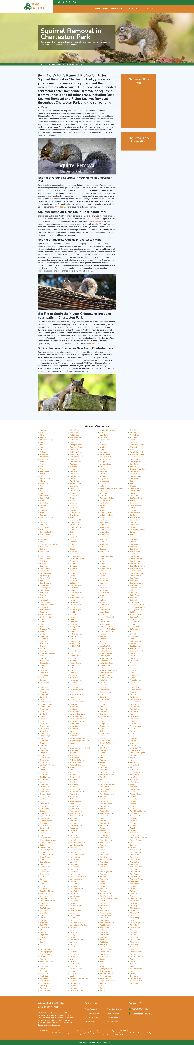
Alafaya (42, 432)
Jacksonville (74, 758)
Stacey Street (134, 442)
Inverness (73, 736)
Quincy (102, 959)
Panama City (104, 811)
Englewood (44, 935)
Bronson (43, 631)
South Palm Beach (136, 568)
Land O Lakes (75, 915)
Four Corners (74, 464)
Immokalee (74, 707)
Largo (72, 920)
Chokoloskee (74, 496)
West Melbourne (135, 862)
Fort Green (43, 918)
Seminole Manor (136, 513)
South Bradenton (136, 551)
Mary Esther (104, 479)
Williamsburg (134, 918)
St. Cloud (133, 612)
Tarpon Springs (135, 680)
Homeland (73, 675)
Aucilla (42, 486)
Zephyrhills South (136, 471)
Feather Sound (45, 954)
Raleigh (102, 964)
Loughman (73, 988)
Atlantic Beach (45, 479)
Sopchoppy (134, 539)
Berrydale (43, 566)
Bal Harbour (44, 503)
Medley (102, 505)
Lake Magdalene (76, 879)
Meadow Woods (105, 503)
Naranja (102, 614)
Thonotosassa (135, 707)
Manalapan (104, 452)
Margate (103, 474)
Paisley (102, 762)
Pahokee (103, 760)
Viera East (133, 777)
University (133, 745)
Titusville (133, 724)
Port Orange (104, 930)
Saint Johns (134, 464)
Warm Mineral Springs (138, 811)
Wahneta (133, 804)
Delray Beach (45, 857)
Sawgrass (133, 493)
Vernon (132, 767)
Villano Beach (135, 782)
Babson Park (44, 498)
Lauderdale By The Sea (78, 925)
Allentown (43, 437)
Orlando (102, 736)
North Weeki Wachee (107, 677)
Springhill (133, 600)
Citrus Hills (44, 731)
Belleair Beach (45, 551)
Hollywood (73, 673)
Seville (132, 515)
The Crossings (135, 697)
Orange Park (104, 726)
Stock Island (134, 636)
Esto (41, 942)
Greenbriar (73, 563)
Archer (42, 466)
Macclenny (104, 437)
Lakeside (73, 908)
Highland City (75, 644)
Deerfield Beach (45, 847)
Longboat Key (75, 983)
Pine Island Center (106, 859)
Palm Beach (104, 770)
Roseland (133, 447)
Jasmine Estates (76, 765)
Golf (71, 532)
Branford (133, 966)
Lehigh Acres (74, 954)
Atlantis (42, 481)
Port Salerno (104, 935)
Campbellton (74, 537)
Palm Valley (104, 796)
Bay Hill (42, 520)
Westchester (134, 884)
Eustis (42, 944)
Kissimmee (74, 828)
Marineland (74, 872)
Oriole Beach (104, 733)
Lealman (73, 944)
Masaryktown (104, 481)
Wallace (132, 808)
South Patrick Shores (137, 573)
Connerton (43, 767)
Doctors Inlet (44, 874)
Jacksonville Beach (77, 760)
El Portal (103, 901)
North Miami (104, 660)
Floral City (43, 986)
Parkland (103, 821)
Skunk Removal (113, 1013)
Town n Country (135, 726)
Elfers (42, 930)
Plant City (103, 889)
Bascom (43, 515)
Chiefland (43, 714)
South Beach (134, 549)
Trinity (132, 736)
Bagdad (42, 500)
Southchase (134, 580)
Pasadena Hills (105, 823)
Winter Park (134, 944)
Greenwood (74, 571)
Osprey (102, 745)
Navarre (102, 619)
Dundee (43, 884)
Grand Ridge (74, 554)
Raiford (102, 961)
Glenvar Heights (75, 520)
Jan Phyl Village (76, 762)
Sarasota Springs (136, 488)
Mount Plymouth (105, 593)
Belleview (43, 561)
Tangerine (133, 677)
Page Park (103, 758)
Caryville (43, 685)
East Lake (43, 898)
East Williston (45, 908)
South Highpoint (135, 561)
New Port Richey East (107, 629)
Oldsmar (103, 714)
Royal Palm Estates (137, 454)
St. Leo (132, 619)
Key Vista (73, 821)
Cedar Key (43, 692)
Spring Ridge (134, 595)
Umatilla (133, 741)
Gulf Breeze (74, 583)
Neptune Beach (105, 624)
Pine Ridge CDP (106, 872)
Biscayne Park (45, 578)
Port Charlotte (105, 925)
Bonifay (42, 597)
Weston (132, 891)
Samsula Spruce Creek (138, 469)
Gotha (72, 544)
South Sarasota (135, 576)
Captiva (42, 677)
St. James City (135, 617)
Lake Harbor (74, 859)
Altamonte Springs (46, 440)
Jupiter (72, 787)
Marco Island (104, 471)
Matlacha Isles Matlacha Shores (111, 488)
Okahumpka (104, 709)
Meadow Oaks (105, 500)
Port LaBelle (104, 927)
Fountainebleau (75, 462)
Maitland (103, 445)
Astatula (43, 474)
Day (41, 835)
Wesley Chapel (135, 850)
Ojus (101, 707)
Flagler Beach (45, 978)
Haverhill (73, 619)
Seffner (132, 508)
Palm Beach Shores (107, 775)
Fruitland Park (75, 476)
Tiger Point (134, 719)
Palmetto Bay (104, 801)
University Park (135, 750)
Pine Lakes (104, 862)
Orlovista (103, 738)
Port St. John (104, 939)
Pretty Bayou (104, 944)
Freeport (73, 469)
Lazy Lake (73, 942)
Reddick (103, 966)
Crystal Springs (45, 808)
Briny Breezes (45, 624)
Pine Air (102, 852)
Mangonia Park (105, 464)
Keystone (73, 823)
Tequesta (133, 692)
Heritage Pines (75, 627)
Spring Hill (133, 590)
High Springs (74, 639)
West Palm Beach (136, 867)
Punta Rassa (104, 954)
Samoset (133, 466)
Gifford (72, 505)
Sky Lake (133, 532)
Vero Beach (134, 770)
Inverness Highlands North (79, 738)
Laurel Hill (73, 932)
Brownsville (44, 644)
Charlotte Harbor (46, 704)
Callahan (43, 665)
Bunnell (42, 656)
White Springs (135, 908)
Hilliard (72, 653)
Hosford (72, 692)
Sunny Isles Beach (136, 651)
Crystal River (44, 806)
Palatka (102, 765)
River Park (103, 990)
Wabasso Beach (135, 794)
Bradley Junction (46, 617)
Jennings (73, 775)
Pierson (102, 850)
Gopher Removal (91, 1017)
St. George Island (136, 614)
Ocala (102, 694)
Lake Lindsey (74, 869)
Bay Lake (43, 522)
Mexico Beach (105, 522)
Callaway (43, 668)
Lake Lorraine (75, 874)
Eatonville (43, 913)
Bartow (42, 513)
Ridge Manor (104, 978)
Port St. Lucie (104, 942)
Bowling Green (45, 607)
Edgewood (44, 922)
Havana (72, 617)
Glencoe (73, 517)
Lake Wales (74, 898)
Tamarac (133, 668)
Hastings (73, 614)
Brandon (43, 619)
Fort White (73, 459)
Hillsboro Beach (75, 656)
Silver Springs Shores (137, 529)
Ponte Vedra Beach (107, 922)
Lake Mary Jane (75, 884)
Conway (43, 770)
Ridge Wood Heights (107, 981)
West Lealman (135, 857)
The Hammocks (135, 699)
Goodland (73, 542)
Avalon (42, 488)
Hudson (72, 697)
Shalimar (133, 522)
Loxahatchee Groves (107, 430)
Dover (42, 879)
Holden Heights (75, 663)
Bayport (42, 529)
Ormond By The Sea (107, 743)
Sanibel (132, 483)
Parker (102, 818)
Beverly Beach (45, 568)
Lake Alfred (74, 840)
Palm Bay (103, 767)
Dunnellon (43, 889)
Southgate (133, 585)
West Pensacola (135, 872)
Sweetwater (134, 660)
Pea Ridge (103, 830)
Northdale (103, 680)
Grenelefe (73, 573)
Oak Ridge (103, 685)
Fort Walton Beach (76, 457)
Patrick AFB (104, 825)
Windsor (133, 935)
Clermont (43, 743)
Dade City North (45, 825)
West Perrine (134, 874)
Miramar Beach (105, 568)
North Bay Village (106, 646)
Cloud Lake (44, 750)
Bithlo (42, 580)
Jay (71, 772)
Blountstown (44, 590)
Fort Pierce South (76, 454)
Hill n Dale (73, 648)
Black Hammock (46, 585)
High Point (73, 636)
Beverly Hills (44, 571)
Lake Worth (74, 901)
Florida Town (74, 430)
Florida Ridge (45, 990)
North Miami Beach (106, 663)
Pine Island (104, 750)
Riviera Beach (135, 435)
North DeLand (105, 651)
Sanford (132, 481)
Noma (72, 534)
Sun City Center (135, 646)
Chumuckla (44, 724)
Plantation (103, 891)
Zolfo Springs (134, 983)
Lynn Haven (104, 435)
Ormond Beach (105, 741)
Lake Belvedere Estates (78, 842)
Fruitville (73, 479)
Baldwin (43, 505)
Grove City (73, 578)
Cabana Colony (45, 663)
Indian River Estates (77, 716)
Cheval (42, 711)
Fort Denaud (74, 435)
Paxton (102, 828)
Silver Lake (134, 527)
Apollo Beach (45, 459)
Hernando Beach (46, 600)
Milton (102, 559)
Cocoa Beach (45, 758)
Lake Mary (73, 881)
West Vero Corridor (136, 879)
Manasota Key (105, 454)
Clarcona (43, 738)
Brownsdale (44, 641)
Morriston (103, 585)
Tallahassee (134, 665)
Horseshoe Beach (76, 690)
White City (133, 906)
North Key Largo (105, 656)
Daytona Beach (45, 838)
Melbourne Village (106, 515)
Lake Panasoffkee (76, 889)
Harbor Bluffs (74, 602)
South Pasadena (136, 571)
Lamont (72, 913)
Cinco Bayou (44, 726)
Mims (102, 561)
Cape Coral (44, 675)
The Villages (134, 704)
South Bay (133, 546)
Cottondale (44, 784)
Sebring (132, 503)
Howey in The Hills (76, 694)
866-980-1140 (69, 2)
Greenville (73, 568)
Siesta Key (134, 525)
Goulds (72, 549)
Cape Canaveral (136, 505)
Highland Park (75, 646)
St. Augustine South (137, 610)
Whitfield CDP (135, 913)
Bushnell (43, 658)
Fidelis (42, 969)
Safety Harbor (135, 459)
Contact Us (148, 8)
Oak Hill (102, 682)
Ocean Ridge (104, 699)
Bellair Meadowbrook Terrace (50, 544)
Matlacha (103, 486)
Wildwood (133, 915)
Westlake (133, 889)
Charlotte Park (45, 707)
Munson (102, 602)
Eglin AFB (43, 925)
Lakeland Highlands (77, 906)
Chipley (42, 716)
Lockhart (73, 981)
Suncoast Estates (136, 648)
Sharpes (103, 549)
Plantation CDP (105, 893)
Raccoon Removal (92, 1013)
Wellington (133, 847)
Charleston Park (50, 64)
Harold (72, 612)
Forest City (74, 432)
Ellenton (43, 932)
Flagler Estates (45, 981)
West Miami (134, 864)
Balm (42, 508)
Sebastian (133, 500)
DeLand (43, 852)
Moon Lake (104, 580)
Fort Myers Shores (76, 447)
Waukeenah (134, 825)
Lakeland (73, 903)
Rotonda (133, 449)
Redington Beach (106, 969)
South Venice (134, 578)
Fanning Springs (46, 952)
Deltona (42, 859)
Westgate (133, 886)
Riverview (133, 432)
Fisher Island (44, 973)
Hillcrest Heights (76, 651)
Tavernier (133, 685)
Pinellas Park (104, 879)
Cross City (43, 801)
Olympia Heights (106, 716)
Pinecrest (103, 874)
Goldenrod (73, 529)
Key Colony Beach (76, 816)
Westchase (134, 881)
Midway (102, 546)
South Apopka (135, 544)
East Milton (44, 903)
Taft (131, 663)
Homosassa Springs (77, 685)
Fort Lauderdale (75, 437)
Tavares (132, 682)
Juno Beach (74, 782)
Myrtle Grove (104, 605)
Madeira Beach (105, 440)
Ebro (41, 915)
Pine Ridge (104, 869)
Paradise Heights (106, 816)
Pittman (102, 886)
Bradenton (43, 612)
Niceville (103, 636)
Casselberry (44, 687)
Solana (132, 537)
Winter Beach (134, 937)
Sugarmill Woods (136, 641)
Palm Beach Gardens (107, 772)
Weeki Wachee (135, 835)
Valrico (132, 758)
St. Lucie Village (135, 622)
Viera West (134, 779)
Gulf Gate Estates (76, 585)
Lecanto (73, 947)
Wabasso (133, 791)
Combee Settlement (47, 765)
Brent (42, 622)
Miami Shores (105, 534)
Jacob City (103, 597)
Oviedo (102, 753)
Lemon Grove (45, 728)
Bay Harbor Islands (47, 517)
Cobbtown (43, 753)
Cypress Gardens (46, 816)
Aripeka (42, 469)
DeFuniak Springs (46, 850)
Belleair (72, 770)
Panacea (103, 808)
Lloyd (72, 976)
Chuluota (43, 721)
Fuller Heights (75, 481)
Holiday (72, 665)
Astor (42, 476)
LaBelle (72, 833)
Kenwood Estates (106, 457)
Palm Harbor (104, 782)
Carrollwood (44, 682)
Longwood (73, 986)
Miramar (103, 566)
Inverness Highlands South (79, 741)
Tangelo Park (134, 675)
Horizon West (75, 687)
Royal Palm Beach (136, 452)
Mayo (102, 491)
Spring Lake (134, 593)
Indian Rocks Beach (77, 721)
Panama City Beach (107, 813)
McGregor (103, 493)
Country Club (44, 787)
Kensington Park (76, 811)
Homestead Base (76, 680)
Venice (132, 762)
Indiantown (74, 728)
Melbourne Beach (106, 513)
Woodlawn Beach (136, 952)
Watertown (133, 821)
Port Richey (104, 932)
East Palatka (44, 906)
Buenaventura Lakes (47, 653)
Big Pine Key (44, 576)
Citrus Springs (45, 736)
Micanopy (103, 539)
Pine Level (103, 864)
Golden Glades (75, 527)
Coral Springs (45, 777)
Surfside (133, 658)
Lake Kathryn (74, 867)
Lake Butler (74, 847)
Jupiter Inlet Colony (77, 791)
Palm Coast (104, 779)
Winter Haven (135, 942)
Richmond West (105, 976)
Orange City (104, 724)
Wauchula (133, 823)
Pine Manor (104, 867)
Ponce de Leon (105, 915)
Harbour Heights (76, 605)
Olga (101, 466)
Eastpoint (43, 910)
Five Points (44, 976)
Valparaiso (133, 755)
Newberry (103, 634)
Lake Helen (74, 864)
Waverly (132, 828)
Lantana (73, 918)
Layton (72, 937)
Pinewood (103, 881)
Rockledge (134, 437)
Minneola (103, 563)
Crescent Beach (45, 794)
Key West (103, 791)
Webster (133, 830)
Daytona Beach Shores (48, 840)
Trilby (132, 733)
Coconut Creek (45, 762)
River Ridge (134, 430)
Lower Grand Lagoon (77, 990)
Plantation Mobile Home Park (110, 898)
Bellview (43, 563)
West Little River (135, 859)
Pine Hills (103, 857)
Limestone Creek (76, 969)
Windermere (134, 932)
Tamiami (133, 670)
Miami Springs (105, 537)
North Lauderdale (106, 658)
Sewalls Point (135, 517)
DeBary (42, 845)
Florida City (44, 988)
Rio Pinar (103, 988)
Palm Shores (104, 787)
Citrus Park (44, 733)
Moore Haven (104, 583)
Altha (42, 442)
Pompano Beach (106, 913)
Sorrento (133, 542)
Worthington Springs (107, 498)
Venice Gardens (135, 765)
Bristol (42, 627)
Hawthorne (74, 622)
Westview (133, 893)
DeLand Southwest (47, 855)
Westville (133, 896)
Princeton (103, 947)
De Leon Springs (46, 842)
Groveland (73, 580)
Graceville (73, 551)
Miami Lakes (104, 532)
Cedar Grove (44, 690)
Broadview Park (45, 629)
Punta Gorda (104, 952)
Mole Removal (112, 1021)
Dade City (43, 823)
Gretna (72, 576)
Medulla (102, 508)
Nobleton (103, 639)
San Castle (134, 479)
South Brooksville (136, 554)
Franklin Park (74, 466)
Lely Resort (74, 961)
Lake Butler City (75, 850)
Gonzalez (73, 539)
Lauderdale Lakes (76, 922)
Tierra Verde (134, 716)
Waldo (132, 806)
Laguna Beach (75, 838)
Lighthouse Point (76, 964)
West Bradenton (135, 852)
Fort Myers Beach (76, 445)
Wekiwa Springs (135, 840)
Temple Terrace (135, 690)
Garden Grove (75, 491)
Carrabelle (43, 680)
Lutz (101, 432)
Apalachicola (44, 457)
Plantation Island (106, 896)
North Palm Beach (106, 665)
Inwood (72, 743)
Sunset (132, 656)
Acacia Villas (74, 794)
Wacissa (133, 796)
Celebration (44, 694)
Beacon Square (45, 534)
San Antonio (134, 474)
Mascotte (103, 483)
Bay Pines (43, 525)
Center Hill (43, 697)
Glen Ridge (74, 510)
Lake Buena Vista (76, 845)
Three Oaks (134, 711)
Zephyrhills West (136, 981)
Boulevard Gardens (47, 605)
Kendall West (74, 806)
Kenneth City (74, 808)
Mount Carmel (105, 588)
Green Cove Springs (77, 559)
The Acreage (134, 694)
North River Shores (106, 673)
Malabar (103, 447)
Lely (71, 959)
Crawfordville (44, 791)
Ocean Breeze (75, 513)
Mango (102, 462)
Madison (103, 442)
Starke (132, 631)
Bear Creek (44, 537)
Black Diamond (45, 583)
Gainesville (74, 486)
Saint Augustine (135, 462)
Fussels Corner (75, 483)
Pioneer (102, 884)
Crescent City (45, 796)
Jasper (72, 767)
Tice (131, 714)
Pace (101, 755)
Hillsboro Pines (75, 658)
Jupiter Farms (75, 789)
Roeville (133, 440)
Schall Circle (134, 496)
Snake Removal (91, 1009)
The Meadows (135, 702)
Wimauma (133, 930)
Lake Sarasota (75, 896)
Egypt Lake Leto (45, 927)
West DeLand (135, 855)
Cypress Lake (45, 818)
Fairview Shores (46, 949)
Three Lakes (134, 709)
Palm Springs (104, 789)
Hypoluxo (73, 704)
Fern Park (43, 959)
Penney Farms (105, 842)
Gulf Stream (74, 588)
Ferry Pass (44, 966)
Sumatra (133, 644)
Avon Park (43, 493)
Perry (102, 847)
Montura (103, 576)
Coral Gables (44, 775)
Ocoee (102, 702)
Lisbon (72, 971)
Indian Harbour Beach (78, 714)
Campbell (43, 670)
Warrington (134, 813)
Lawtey (72, 935)
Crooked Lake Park (107, 556)
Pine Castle (104, 855)
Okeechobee (104, 711)
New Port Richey (106, 627)
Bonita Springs (45, 602)
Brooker (42, 634)
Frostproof (73, 471)
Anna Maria (44, 454)
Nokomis (103, 644)
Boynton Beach (45, 610)
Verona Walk (134, 775)
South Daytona (135, 556)
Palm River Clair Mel (107, 784)
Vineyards (133, 787)
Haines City (74, 595)
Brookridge (44, 636)
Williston (133, 920)
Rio (101, 986)
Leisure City (74, 956)
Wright (132, 959)
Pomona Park (105, 910)
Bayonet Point (45, 527)
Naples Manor (105, 610)
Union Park (134, 743)
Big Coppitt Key (45, 573)
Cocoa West (44, 760)
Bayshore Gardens (46, 532)
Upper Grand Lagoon (137, 753)
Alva (41, 449)
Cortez (42, 782)
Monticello (103, 573)
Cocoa (42, 755)
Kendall (72, 804)
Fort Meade (74, 440)
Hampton (73, 600)
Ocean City (104, 697)
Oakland (103, 687)
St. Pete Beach (135, 627)
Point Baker (104, 906)
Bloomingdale (45, 588)
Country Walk (44, 789)
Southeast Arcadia (136, 583)
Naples (102, 607)
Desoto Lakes (45, 862)
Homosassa (74, 682)
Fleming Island (45, 983)
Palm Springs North (107, 794)
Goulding (73, 546)
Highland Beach (75, 641)
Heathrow (73, 624)
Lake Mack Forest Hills (78, 876)
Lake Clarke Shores (77, 855)
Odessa (102, 704)
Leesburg (73, 952)
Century (42, 699)
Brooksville (44, 639)
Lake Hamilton (75, 857)
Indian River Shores (77, 719)
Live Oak (73, 973)
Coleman (133, 845)
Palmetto (103, 799)
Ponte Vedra (104, 920)
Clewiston (43, 748)
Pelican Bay (104, 835)
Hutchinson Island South (78, 702)
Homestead (74, 677)
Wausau (133, 801)
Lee (71, 949)
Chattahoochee (45, 709)
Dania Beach (44, 828)
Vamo (132, 760)
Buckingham (44, 651)
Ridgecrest (104, 983)
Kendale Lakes (75, 801)
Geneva (72, 500)
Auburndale (44, 483)
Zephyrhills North (136, 978)
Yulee (132, 971)
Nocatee (103, 641)
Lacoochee (44, 554)
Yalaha (132, 961)
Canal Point (44, 673)
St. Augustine (134, 602)
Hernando (73, 629)
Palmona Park (105, 806)
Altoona (42, 445)
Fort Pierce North (76, 452)
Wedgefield (134, 833)
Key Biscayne (75, 813)
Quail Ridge (104, 956)
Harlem (72, 607)
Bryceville (43, 646)
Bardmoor (43, 510)
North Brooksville (106, 648)
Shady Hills (134, 520)
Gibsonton (73, 503)
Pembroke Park (105, 838)
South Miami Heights (137, 566)
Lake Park (73, 891)
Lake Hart (73, 862)
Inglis (72, 731)
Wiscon (132, 949)
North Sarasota (105, 675)
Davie (42, 833)
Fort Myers (73, 442)
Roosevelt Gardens (137, 445)
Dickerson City (45, 867)
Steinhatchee (134, 634)
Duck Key (43, 881)
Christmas (43, 719)
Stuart (132, 639)
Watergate (133, 818)
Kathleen (73, 799)
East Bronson (45, 896)
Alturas (42, 447)
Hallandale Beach (76, 597)
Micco (102, 542)
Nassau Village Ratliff (107, 617)
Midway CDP (104, 551)
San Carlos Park (136, 476)
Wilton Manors (135, 927)
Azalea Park (44, 496)
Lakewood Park (75, 910)
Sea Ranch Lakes (136, 498)
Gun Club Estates (76, 593)
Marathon (103, 469)
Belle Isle (43, 549)
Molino (102, 571)
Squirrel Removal (113, 1017)
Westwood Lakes (136, 898)
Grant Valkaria (75, 556)
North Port (103, 668)
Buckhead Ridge (46, 648)
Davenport (43, 830)
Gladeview (73, 508)
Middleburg (104, 544)
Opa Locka (104, 721)
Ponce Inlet (104, 918)
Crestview (43, 799)
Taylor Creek (134, 687)
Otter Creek (104, 748)
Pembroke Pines (106, 840)
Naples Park (104, 612)
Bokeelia (43, 595)
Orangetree (104, 728)
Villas (132, 784)
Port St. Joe (104, 937)
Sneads (132, 534)
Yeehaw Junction (136, 969)
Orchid (102, 731)
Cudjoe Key (44, 811)
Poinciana (103, 903)
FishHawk (43, 971)
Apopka (42, 462)
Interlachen (74, 733)
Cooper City (44, 772)
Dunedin (43, 886)
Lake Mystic (74, 886)
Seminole (133, 510)
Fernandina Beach (46, 961)
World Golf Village (136, 956)
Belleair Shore (45, 559)
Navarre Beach (105, 622)
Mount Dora (104, 590)
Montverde (103, 578)
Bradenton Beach (46, 614)
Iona (71, 745)
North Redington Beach (108, 670)
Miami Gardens (105, 529)
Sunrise (132, 653)
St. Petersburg (135, 629)
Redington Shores (106, 971)
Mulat (102, 595)
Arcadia (42, 464)
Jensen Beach (75, 777)
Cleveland (43, 745)
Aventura (43, 491)
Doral (42, 876)
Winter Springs (135, 947)
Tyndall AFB (134, 738)
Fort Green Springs (76, 939)
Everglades (44, 947)
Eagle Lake (44, 893)
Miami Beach (104, 527)
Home (40, 64)
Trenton (132, 731)
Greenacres (74, 561)
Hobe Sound (74, 660)
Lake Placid (74, 893)
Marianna (103, 476)
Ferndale (43, 964)
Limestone (73, 966)
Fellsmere (43, 956)
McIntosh (103, 496)
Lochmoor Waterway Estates (80, 978)
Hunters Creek (75, 699)
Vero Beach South (136, 772)
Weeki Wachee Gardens (138, 838)
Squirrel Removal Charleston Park (69, 64)
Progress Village (106, 949)
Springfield (134, 597)
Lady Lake (73, 835)
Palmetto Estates (106, 804)
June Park (73, 779)
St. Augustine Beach (137, 605)
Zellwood (133, 973)
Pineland (103, 876)
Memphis (103, 517)
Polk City (103, 908)
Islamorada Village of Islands (80, 748)
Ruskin (132, 457)
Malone (102, 449)
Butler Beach (44, 660)
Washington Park (136, 816)
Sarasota (133, 486)
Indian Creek (74, 711)
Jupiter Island (74, 796)
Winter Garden (135, 939)
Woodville (133, 954)
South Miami (134, 563)
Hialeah (72, 631)
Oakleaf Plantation (106, 692)
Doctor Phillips (45, 872)
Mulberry (103, 600)
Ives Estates (74, 755)
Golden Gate (74, 525)
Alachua (43, 430)
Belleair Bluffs (45, 556)
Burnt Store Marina (46, 891)
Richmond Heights (106, 973)
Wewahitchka (134, 901)
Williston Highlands (137, 922)
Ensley (42, 937)
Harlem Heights (75, 610)
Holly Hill (73, 670)
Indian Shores (75, 726)
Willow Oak (134, 925)
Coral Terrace (45, 779)
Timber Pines (134, 721)
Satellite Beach (135, 491)
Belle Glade (44, 546)
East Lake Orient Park (47, 901)
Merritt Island (104, 520)
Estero (42, 939)
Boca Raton (44, 593)
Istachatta (73, 753)
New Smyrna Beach (107, 631)
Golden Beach (75, 522)
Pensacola (103, 845)
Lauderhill (73, 927)
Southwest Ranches (137, 588)
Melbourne (103, 510)
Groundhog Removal (114, 1009)
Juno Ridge (74, 784)
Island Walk (74, 750)
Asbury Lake (44, 471)
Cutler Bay (43, 813)
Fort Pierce (74, 449)
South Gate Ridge (136, 559)
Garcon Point (74, 488)
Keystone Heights (76, 825)
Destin (42, 864)
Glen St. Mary (75, 515)
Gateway (73, 498)
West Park (133, 869)
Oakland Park (105, 690)
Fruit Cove (73, 474)
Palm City (103, 777)
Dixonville (43, 869)
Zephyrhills (134, 976)
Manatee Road (105, 459)
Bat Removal (90, 1021)
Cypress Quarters (46, 821)
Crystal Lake (44, 804)
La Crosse (73, 830)
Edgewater (44, 920)
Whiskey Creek (135, 903)
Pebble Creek (105, 833)
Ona (101, 719)
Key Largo (73, 818)
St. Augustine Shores (137, 607)
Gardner (73, 493)
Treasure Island (135, 728)
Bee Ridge (43, 539)
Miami (102, 525)
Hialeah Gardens (76, 634)
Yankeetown (134, 964)
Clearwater (44, 741)
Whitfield (133, 910)
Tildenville (133, 799)
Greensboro (74, 566)
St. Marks (133, 624)
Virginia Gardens (136, 789)
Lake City (73, 852)
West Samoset (135, 876)
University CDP (135, 748)
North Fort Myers (106, 653)
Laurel (72, 930)
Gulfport (72, 590)
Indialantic (73, 709)
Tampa (132, 673)
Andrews (43, 452)
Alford (42, 435)
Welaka (132, 842)
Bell (41, 542)
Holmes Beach (75, 724)
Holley (72, 668)
